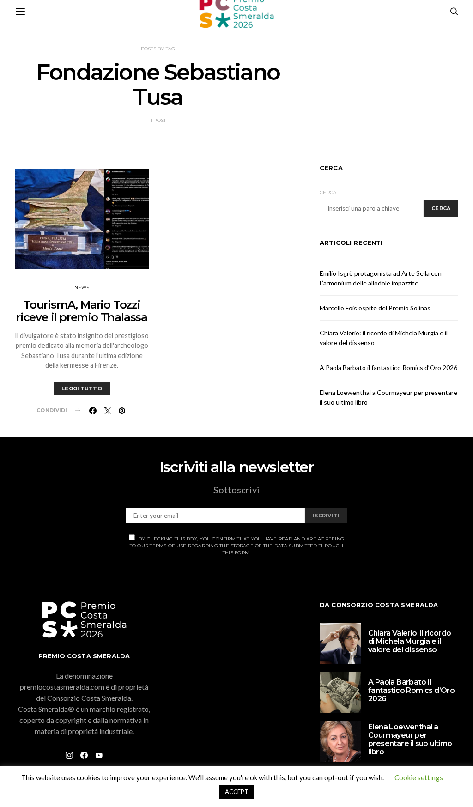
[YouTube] (98, 755)
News (82, 288)
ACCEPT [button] (237, 791)
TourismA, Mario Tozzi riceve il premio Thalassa (81, 311)
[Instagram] (69, 755)
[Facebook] (84, 755)
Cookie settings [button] (418, 777)
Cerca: (329, 192)
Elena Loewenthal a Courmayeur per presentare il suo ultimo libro (410, 739)
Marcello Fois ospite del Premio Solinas (375, 308)
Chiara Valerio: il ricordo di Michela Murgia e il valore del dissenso (409, 641)
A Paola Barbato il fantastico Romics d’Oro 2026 (388, 367)
